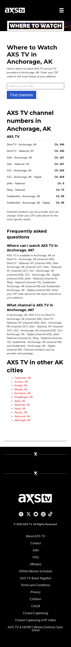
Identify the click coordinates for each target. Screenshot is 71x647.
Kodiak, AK (20, 385)
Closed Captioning (35, 613)
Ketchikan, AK (22, 393)
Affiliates (35, 564)
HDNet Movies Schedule (35, 571)
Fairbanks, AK (22, 377)
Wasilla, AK (20, 389)
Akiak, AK (20, 408)
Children (35, 599)
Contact (35, 543)
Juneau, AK (21, 381)
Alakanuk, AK (22, 416)
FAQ (36, 557)
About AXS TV (35, 536)
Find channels (21, 95)
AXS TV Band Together (35, 578)
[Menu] (61, 10)
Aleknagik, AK (22, 420)
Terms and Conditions (35, 585)
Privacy (35, 592)
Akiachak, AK (22, 404)
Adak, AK (19, 400)
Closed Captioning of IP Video (35, 620)
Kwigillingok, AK (23, 396)
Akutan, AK (20, 412)
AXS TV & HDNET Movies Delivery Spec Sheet (35, 629)
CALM (35, 606)
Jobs (35, 550)
